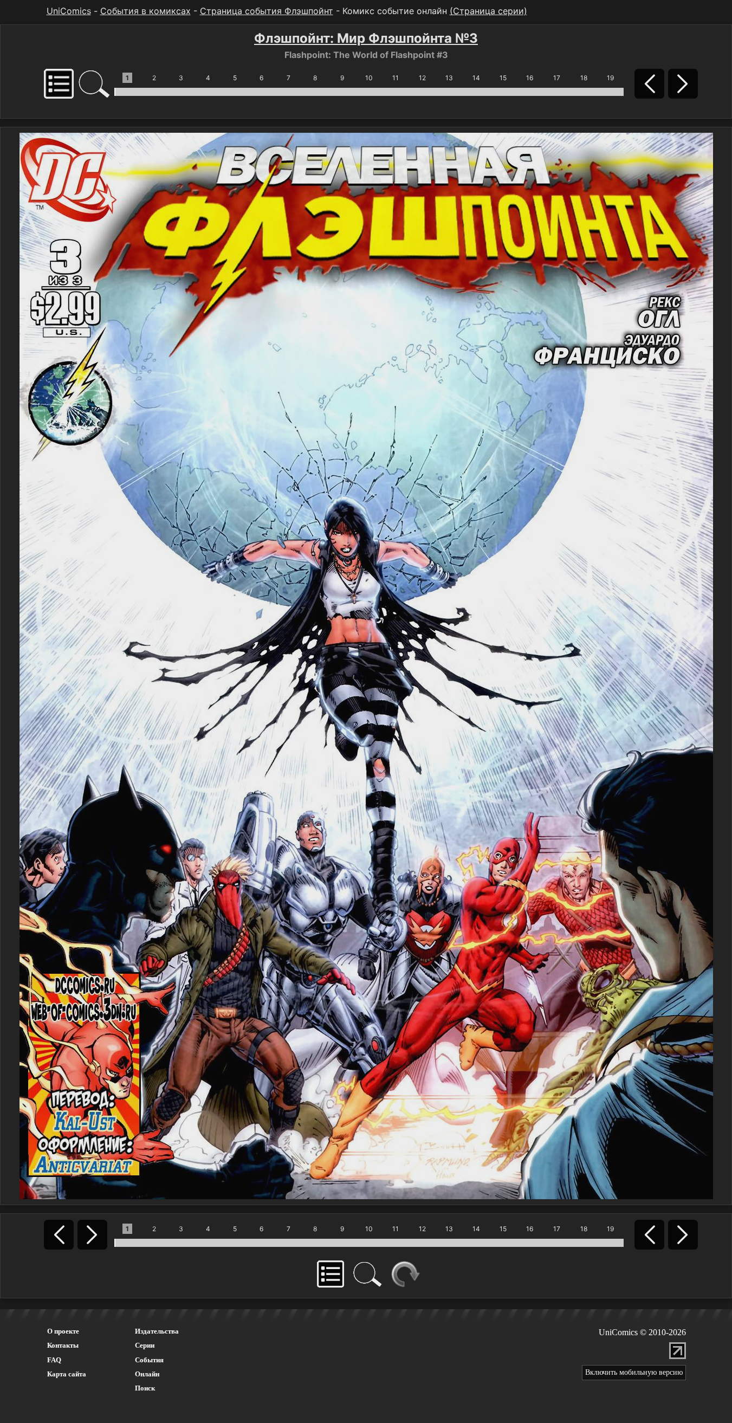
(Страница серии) (488, 10)
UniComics (69, 10)
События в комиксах (145, 10)
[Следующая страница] (366, 664)
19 (610, 78)
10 (369, 78)
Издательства (157, 1331)
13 (449, 78)
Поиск (145, 1388)
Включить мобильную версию (634, 1372)
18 (583, 78)
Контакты (63, 1345)
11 (395, 78)
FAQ (54, 1360)
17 (556, 78)
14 (476, 78)
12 (422, 78)
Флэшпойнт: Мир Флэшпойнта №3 (366, 38)
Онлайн (147, 1374)
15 (503, 78)
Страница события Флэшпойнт (266, 10)
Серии (144, 1345)
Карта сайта (66, 1374)
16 (529, 78)
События (149, 1360)
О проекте (63, 1331)
